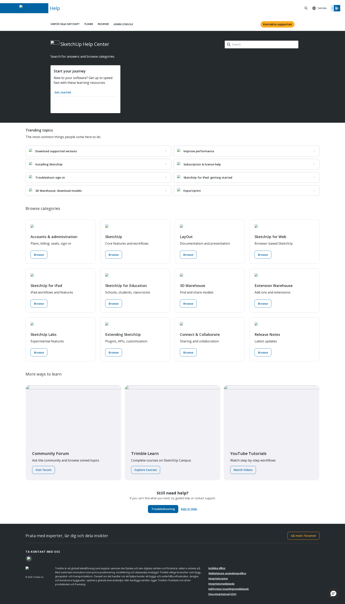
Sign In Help (189, 509)
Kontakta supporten (277, 24)
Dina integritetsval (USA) (222, 594)
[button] (333, 593)
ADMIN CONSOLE (123, 24)
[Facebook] (29, 558)
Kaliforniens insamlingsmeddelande (228, 589)
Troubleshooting (163, 509)
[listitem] (98, 151)
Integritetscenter (218, 578)
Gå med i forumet (303, 536)
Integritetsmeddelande (221, 583)
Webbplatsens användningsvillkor (227, 573)
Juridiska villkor (217, 568)
